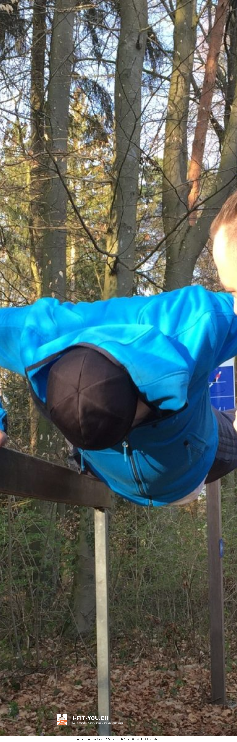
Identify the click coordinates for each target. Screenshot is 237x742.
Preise (126, 739)
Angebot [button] (111, 739)
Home (82, 739)
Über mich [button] (95, 739)
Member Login (153, 739)
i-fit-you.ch (90, 718)
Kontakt (138, 739)
